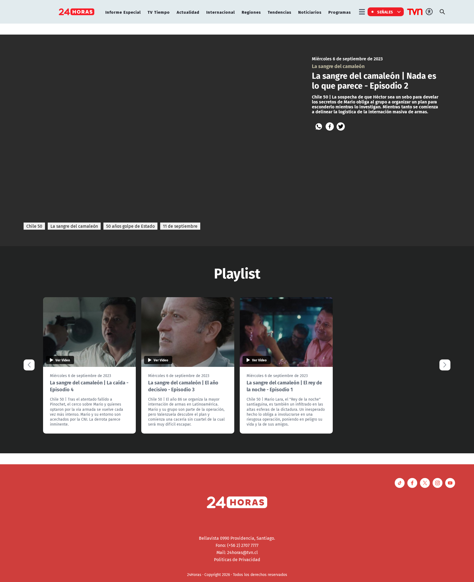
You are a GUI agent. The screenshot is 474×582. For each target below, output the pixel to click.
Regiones (251, 12)
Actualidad (188, 12)
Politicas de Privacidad (237, 559)
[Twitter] (341, 126)
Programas (339, 12)
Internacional (220, 12)
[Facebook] (330, 126)
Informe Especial (123, 12)
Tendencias (279, 12)
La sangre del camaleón (74, 226)
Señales (385, 12)
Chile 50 (34, 226)
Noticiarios (309, 12)
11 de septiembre (180, 226)
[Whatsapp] (319, 126)
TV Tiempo (159, 12)
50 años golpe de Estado (130, 226)
